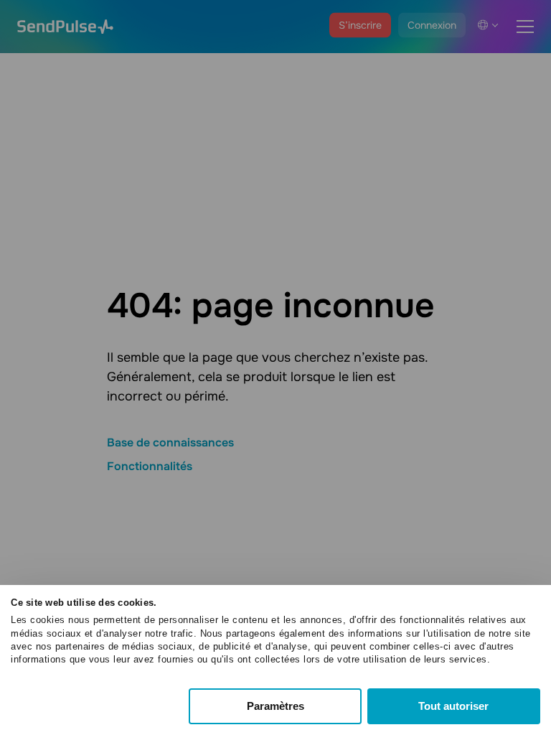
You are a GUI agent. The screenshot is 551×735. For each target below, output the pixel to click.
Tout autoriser (453, 706)
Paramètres (275, 706)
